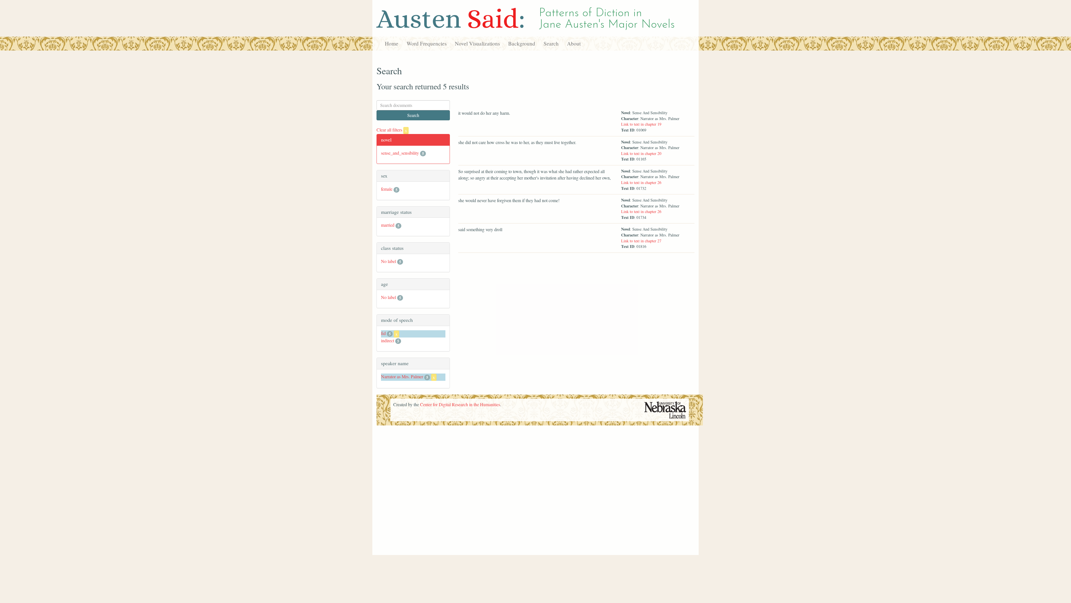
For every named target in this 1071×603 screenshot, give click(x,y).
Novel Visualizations (477, 43)
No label (388, 261)
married (387, 225)
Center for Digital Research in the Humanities (460, 404)
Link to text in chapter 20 (641, 153)
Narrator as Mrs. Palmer (402, 376)
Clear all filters (392, 130)
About (574, 43)
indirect (387, 340)
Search (551, 43)
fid (383, 333)
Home (391, 43)
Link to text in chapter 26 (641, 182)
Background (521, 43)
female (386, 189)
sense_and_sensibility (400, 153)
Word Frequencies (427, 43)
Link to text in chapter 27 (641, 240)
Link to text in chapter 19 (641, 124)
